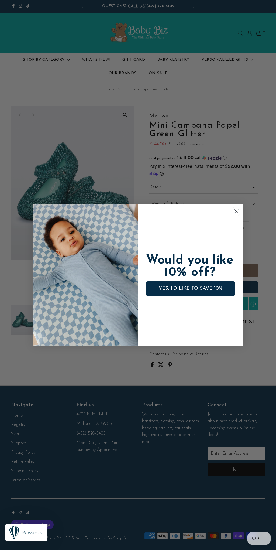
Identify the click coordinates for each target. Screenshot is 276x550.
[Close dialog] (236, 211)
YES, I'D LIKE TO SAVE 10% (191, 288)
